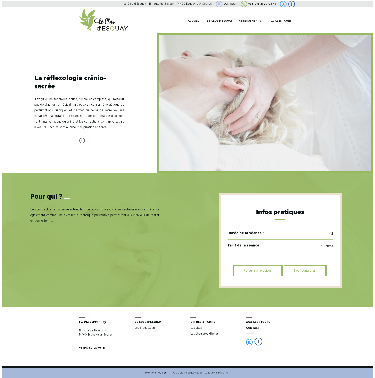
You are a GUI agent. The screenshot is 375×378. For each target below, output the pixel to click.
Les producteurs (145, 328)
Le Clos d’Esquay (148, 322)
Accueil (194, 20)
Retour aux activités (257, 270)
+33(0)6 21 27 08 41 (262, 4)
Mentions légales (156, 373)
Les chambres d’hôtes (204, 333)
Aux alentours (280, 20)
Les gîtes (196, 328)
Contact (230, 4)
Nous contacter (304, 270)
